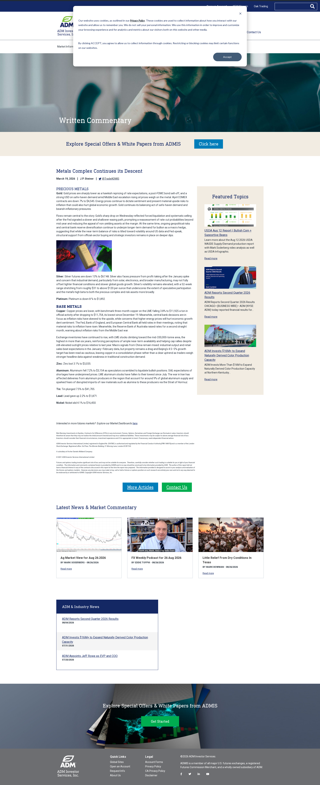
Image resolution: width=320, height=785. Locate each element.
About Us (115, 775)
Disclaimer (151, 775)
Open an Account (120, 766)
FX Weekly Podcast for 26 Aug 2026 (156, 558)
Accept (227, 56)
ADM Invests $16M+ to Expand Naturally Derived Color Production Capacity (226, 355)
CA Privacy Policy (155, 770)
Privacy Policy (153, 766)
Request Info (117, 770)
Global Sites (117, 762)
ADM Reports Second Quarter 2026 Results (90, 619)
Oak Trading (261, 6)
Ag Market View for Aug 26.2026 (83, 558)
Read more (210, 258)
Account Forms (154, 762)
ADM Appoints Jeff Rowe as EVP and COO (90, 656)
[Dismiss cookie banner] (240, 13)
